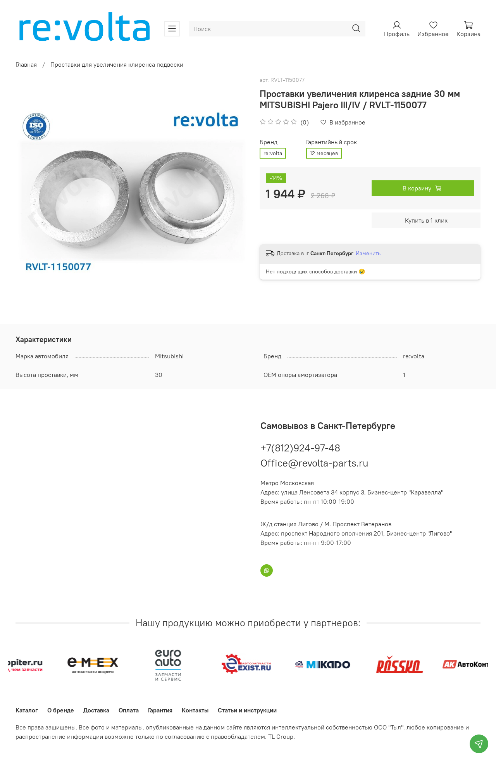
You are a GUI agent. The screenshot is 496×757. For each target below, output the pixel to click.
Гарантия (160, 710)
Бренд (268, 142)
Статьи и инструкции (247, 710)
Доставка (96, 710)
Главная (26, 64)
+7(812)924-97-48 (300, 447)
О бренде (60, 710)
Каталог (27, 710)
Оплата (129, 710)
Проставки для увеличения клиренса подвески (116, 64)
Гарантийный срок (331, 142)
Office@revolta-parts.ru (314, 462)
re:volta (273, 153)
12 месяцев (324, 153)
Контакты (195, 710)
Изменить (368, 253)
